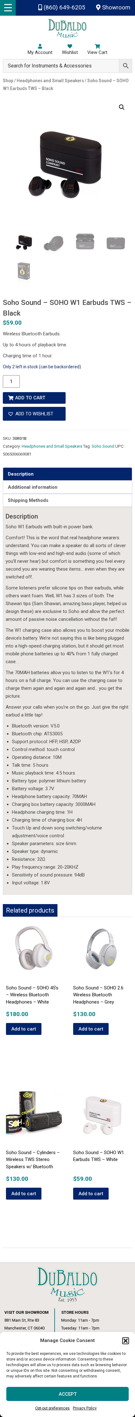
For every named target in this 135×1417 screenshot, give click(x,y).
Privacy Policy (85, 1408)
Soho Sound (103, 446)
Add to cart (30, 398)
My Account (40, 52)
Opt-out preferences (52, 1408)
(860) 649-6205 (63, 7)
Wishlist (70, 52)
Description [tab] (21, 474)
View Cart (97, 52)
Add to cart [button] (23, 1029)
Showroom (115, 7)
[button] (125, 1341)
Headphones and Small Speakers (52, 446)
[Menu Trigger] (8, 8)
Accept (68, 1394)
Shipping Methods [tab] (28, 500)
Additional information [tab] (32, 487)
